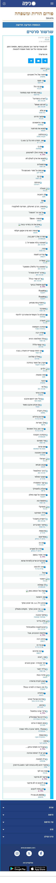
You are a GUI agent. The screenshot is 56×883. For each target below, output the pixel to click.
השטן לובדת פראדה (37, 681)
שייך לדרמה (39, 567)
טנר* (43, 659)
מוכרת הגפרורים (39, 719)
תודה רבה (40, 333)
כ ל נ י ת (40, 143)
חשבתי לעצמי (40, 365)
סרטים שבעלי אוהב (36, 699)
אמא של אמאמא (39, 449)
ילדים (43, 369)
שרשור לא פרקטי (41, 777)
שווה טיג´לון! (43, 771)
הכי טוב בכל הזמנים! (35, 429)
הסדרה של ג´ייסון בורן (37, 237)
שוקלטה (42, 761)
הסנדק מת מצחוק (36, 303)
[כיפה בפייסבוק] (41, 853)
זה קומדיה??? (38, 345)
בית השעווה (41, 759)
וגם (42, 201)
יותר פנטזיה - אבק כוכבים (35, 663)
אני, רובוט (42, 657)
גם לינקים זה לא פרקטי (36, 783)
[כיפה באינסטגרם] (17, 853)
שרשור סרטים (44, 37)
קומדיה (42, 261)
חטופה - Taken (36, 218)
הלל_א (42, 155)
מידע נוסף (49, 18)
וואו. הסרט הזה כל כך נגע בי (32, 140)
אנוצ (43, 197)
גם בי (40, 146)
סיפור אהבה (41, 615)
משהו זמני (37, 401)
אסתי (37, 407)
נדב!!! (47, 40)
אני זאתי (42, 166)
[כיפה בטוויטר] (29, 853)
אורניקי (40, 347)
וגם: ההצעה (41, 597)
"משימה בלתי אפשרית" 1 (35, 243)
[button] (52, 3)
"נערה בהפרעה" (39, 99)
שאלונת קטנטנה (39, 617)
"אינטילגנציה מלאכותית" (36, 627)
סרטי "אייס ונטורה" (36, 273)
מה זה (41, 543)
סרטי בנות (41, 675)
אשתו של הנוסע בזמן (37, 591)
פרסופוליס (41, 164)
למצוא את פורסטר (38, 129)
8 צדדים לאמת (40, 255)
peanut (40, 797)
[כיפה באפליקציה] (18, 868)
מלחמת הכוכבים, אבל (37, 633)
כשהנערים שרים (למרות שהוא (33, 561)
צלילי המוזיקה (40, 513)
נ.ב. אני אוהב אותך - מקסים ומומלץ (29, 609)
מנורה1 (42, 725)
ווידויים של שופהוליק (37, 717)
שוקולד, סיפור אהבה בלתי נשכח (32, 729)
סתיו (43, 160)
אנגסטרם (41, 239)
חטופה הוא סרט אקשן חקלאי (26, 231)
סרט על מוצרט (36, 549)
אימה (45, 741)
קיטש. (41, 705)
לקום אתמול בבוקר (38, 285)
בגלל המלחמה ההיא (37, 339)
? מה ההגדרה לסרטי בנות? (34, 687)
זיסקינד (42, 293)
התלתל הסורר (40, 329)
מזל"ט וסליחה (34, 357)
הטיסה (37, 182)
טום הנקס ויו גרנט (38, 723)
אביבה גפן (41, 101)
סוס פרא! (42, 447)
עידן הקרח (41, 411)
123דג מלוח (41, 137)
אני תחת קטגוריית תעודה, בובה (29, 351)
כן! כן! (39, 176)
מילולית (41, 693)
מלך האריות (41, 423)
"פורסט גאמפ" (40, 105)
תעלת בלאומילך (39, 489)
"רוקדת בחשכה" (39, 519)
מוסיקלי (42, 507)
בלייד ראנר (41, 669)
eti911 (43, 413)
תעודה (43, 321)
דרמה (43, 68)
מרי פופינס (41, 441)
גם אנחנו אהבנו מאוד (31, 405)
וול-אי (43, 387)
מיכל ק (42, 479)
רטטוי (43, 381)
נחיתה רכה (41, 639)
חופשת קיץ (41, 501)
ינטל (44, 573)
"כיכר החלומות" (39, 471)
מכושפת (42, 531)
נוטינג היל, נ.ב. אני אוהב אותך (33, 603)
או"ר (43, 593)
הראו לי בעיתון (40, 539)
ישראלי (42, 459)
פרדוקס (40, 83)
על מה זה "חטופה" (36, 213)
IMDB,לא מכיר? (37, 795)
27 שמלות (42, 585)
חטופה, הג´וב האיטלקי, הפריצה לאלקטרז (29, 207)
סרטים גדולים (38, 417)
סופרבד (43, 309)
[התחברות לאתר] (4, 3)
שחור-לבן (40, 172)
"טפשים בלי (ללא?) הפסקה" (34, 267)
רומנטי (43, 579)
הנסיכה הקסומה (39, 327)
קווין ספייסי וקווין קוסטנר (30, 93)
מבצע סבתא (41, 465)
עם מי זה (40, 645)
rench (43, 131)
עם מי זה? (38, 87)
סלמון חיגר (43, 743)
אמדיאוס (42, 537)
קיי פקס (41, 81)
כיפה (28, 3)
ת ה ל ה (42, 575)
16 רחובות (41, 195)
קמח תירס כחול (37, 701)
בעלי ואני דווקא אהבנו (33, 399)
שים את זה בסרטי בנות (30, 224)
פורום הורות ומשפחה (34, 13)
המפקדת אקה (40, 737)
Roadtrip (42, 291)
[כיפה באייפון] (38, 868)
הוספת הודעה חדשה (28, 24)
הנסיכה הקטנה (39, 435)
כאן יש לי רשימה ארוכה (36, 753)
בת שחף (42, 113)
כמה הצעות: (41, 375)
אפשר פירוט (39, 117)
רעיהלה (36, 184)
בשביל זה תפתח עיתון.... (36, 747)
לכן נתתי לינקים (37, 789)
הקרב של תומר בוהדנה (36, 363)
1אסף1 (42, 77)
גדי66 (43, 425)
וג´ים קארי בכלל (35, 279)
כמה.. (43, 249)
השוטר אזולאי (40, 477)
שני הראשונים (38, 123)
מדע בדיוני (41, 621)
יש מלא (43, 111)
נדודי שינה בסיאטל (38, 711)
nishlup (40, 125)
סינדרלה (40, 707)
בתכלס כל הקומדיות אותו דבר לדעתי (31, 315)
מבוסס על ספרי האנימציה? (32, 170)
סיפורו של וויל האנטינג (36, 75)
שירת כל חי (39, 419)
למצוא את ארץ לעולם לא (36, 158)
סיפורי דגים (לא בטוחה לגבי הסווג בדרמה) (30, 765)
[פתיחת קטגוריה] (28, 807)
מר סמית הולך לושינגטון (36, 152)
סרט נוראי (40, 393)
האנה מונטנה (40, 453)
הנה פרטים (37, 651)
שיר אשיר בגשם (39, 555)
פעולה (43, 188)
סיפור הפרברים (39, 525)
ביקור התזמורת (39, 483)
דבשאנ (42, 257)
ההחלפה (42, 134)
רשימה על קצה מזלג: (37, 495)
